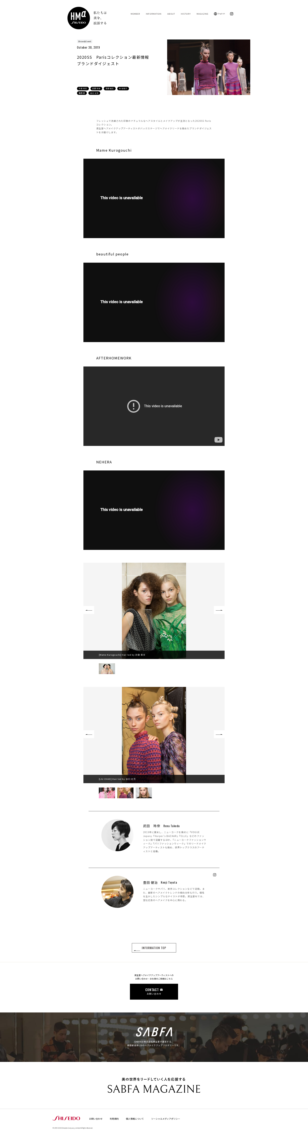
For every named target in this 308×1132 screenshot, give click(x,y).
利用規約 (114, 1118)
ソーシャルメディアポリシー (165, 1118)
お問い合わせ (96, 1118)
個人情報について (135, 1118)
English (221, 13)
